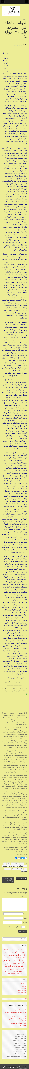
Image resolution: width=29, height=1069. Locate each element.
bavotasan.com (23, 1068)
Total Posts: (19, 1049)
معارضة (14, 973)
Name (25, 914)
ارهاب (16, 949)
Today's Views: (19, 1036)
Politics (25, 19)
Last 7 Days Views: (16, 1041)
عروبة (11, 971)
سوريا (25, 868)
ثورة (5, 863)
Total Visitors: (18, 1045)
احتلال (19, 949)
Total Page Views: (19, 1047)
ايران (10, 960)
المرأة (21, 960)
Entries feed (22, 988)
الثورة (7, 952)
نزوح (6, 868)
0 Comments (24, 40)
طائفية (14, 971)
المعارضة (16, 960)
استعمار (13, 949)
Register (23, 984)
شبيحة (19, 971)
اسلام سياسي (21, 952)
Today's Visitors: (19, 1038)
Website (25, 922)
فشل (18, 973)
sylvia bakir (7, 40)
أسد (24, 949)
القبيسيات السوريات (20, 1010)
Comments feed (21, 990)
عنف (9, 971)
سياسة (23, 971)
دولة (6, 966)
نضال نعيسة (24, 871)
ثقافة (8, 863)
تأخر (18, 963)
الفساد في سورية (7, 957)
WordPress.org (21, 992)
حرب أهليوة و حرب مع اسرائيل (16, 866)
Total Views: (18, 1043)
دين (11, 969)
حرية (19, 966)
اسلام (6, 949)
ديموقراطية (15, 969)
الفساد (19, 957)
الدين (10, 955)
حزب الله (14, 966)
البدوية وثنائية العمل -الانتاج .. (18, 1016)
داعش (9, 966)
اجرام (22, 949)
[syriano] (11, 10)
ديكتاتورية (5, 866)
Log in (24, 986)
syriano (14, 1066)
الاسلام (11, 952)
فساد (18, 868)
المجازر (24, 960)
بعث (12, 863)
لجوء (10, 868)
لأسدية (13, 868)
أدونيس (21, 863)
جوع (26, 866)
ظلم (22, 868)
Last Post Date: (11, 1056)
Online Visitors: (20, 1034)
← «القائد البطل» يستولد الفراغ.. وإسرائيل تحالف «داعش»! (9, 880)
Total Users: (18, 1054)
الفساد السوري (14, 957)
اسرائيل (17, 863)
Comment (24, 897)
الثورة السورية (19, 955)
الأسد (15, 952)
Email (25, 918)
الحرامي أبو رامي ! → (21, 878)
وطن (8, 973)
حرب (10, 963)
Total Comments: (17, 1052)
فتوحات (6, 971)
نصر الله (11, 973)
